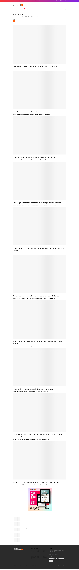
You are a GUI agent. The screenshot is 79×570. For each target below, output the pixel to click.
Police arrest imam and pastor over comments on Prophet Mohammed (36, 296)
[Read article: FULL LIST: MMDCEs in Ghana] (17, 535)
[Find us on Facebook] (55, 1)
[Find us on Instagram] (65, 1)
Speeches (44, 555)
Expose (32, 558)
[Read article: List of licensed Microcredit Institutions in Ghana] (17, 540)
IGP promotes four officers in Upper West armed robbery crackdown (36, 482)
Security (44, 552)
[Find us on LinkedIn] (59, 1)
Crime (32, 552)
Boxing (32, 550)
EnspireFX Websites (35, 565)
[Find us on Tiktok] (50, 561)
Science (44, 551)
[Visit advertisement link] (40, 499)
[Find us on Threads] (60, 1)
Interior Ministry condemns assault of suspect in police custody (34, 389)
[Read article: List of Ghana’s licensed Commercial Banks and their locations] (17, 524)
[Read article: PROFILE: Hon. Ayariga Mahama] (17, 529)
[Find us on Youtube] (54, 558)
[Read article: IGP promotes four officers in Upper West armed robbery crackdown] (39, 460)
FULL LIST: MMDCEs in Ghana (25, 533)
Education (32, 555)
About (32, 0)
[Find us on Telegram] (63, 558)
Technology (45, 557)
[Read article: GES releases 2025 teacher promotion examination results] (17, 519)
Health (38, 551)
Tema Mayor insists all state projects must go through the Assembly (35, 66)
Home (30, 0)
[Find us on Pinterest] (61, 1)
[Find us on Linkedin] (56, 558)
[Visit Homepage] (18, 5)
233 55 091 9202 (54, 553)
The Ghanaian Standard (18, 565)
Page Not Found (17, 12)
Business (32, 551)
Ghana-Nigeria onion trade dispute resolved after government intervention (37, 203)
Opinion (38, 558)
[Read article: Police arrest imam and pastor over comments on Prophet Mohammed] (39, 274)
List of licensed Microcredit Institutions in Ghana (29, 538)
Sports (44, 556)
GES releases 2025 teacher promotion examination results (30, 517)
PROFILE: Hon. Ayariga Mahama (26, 528)
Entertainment (33, 556)
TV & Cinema (45, 558)
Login (40, 0)
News (38, 557)
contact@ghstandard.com (55, 554)
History (38, 552)
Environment (33, 557)
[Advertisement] (49, 5)
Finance (38, 550)
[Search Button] (65, 9)
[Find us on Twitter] (56, 1)
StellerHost (43, 565)
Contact (35, 0)
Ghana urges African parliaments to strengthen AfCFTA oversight (34, 157)
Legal (38, 555)
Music (38, 556)
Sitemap (37, 0)
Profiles (44, 550)
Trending (22, 8)
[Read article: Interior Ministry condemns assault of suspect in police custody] (39, 367)
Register (43, 0)
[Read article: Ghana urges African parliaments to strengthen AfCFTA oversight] (39, 135)
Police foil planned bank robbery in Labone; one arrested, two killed (35, 112)
